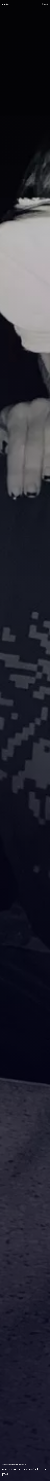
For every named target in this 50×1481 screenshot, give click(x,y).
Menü (45, 4)
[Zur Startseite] (5, 4)
